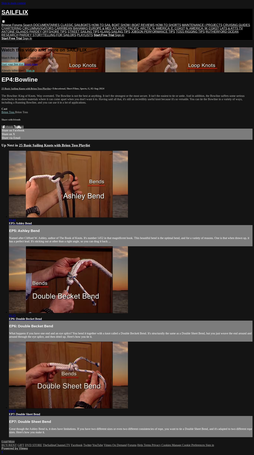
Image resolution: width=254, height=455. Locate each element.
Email (20, 126)
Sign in (119, 35)
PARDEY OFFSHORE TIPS (48, 31)
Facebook (7, 126)
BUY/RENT (9, 445)
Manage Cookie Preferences (189, 445)
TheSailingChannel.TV (56, 445)
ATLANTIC (119, 28)
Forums (17, 25)
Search (28, 25)
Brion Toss (8, 112)
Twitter (87, 445)
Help (140, 445)
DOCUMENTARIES (46, 25)
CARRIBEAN (63, 28)
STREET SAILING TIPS (83, 31)
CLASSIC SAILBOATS (75, 25)
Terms (148, 445)
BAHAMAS (80, 28)
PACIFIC (133, 28)
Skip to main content (13, 3)
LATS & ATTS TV (231, 28)
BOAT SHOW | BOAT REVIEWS (133, 25)
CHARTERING (11, 28)
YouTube (97, 445)
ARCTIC (146, 28)
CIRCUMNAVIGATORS (38, 28)
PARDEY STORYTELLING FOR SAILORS (47, 35)
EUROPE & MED (100, 28)
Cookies (166, 445)
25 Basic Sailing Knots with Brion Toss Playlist (26, 88)
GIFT (20, 445)
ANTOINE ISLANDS (15, 31)
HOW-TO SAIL (101, 25)
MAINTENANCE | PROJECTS (202, 25)
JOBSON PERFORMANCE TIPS (153, 31)
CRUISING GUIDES (236, 25)
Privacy (156, 445)
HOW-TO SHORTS (168, 25)
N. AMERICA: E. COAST (168, 28)
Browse (6, 25)
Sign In (27, 38)
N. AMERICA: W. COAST (202, 28)
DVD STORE (33, 445)
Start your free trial (12, 64)
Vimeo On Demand (115, 445)
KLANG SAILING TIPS (115, 31)
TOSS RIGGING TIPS (190, 31)
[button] (3, 21)
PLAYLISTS (85, 35)
